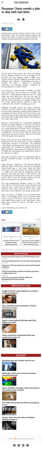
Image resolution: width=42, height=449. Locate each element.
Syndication (19, 438)
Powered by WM (29, 438)
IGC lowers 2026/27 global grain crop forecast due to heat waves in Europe (31, 242)
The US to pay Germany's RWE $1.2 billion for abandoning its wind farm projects (17, 278)
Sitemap (11, 438)
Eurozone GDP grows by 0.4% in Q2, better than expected (21, 261)
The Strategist (21, 2)
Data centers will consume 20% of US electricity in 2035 (21, 257)
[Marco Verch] (21, 44)
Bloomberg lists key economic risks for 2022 (18, 360)
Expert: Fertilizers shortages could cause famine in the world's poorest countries (21, 389)
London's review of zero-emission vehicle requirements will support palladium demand (11, 242)
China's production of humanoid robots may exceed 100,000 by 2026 (18, 336)
